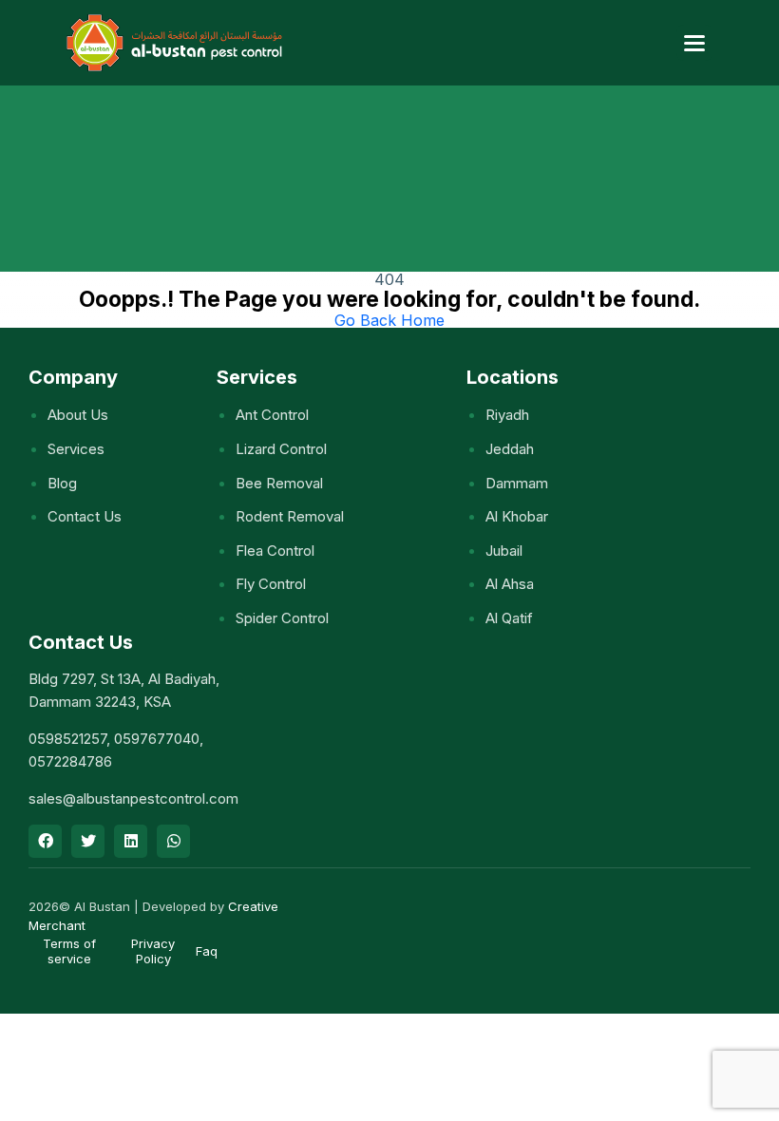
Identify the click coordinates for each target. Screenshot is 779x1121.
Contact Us (85, 516)
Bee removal (279, 483)
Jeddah (509, 449)
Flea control (275, 551)
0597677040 (157, 739)
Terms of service (69, 951)
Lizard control (281, 449)
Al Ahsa (509, 584)
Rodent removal (290, 516)
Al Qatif (509, 618)
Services (76, 449)
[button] (694, 43)
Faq (207, 951)
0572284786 (70, 761)
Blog (62, 483)
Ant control (272, 415)
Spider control (282, 618)
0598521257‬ (67, 739)
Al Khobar (516, 516)
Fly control (271, 584)
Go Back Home (389, 320)
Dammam (516, 483)
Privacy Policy (153, 951)
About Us (78, 415)
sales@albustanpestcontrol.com (133, 798)
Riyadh (507, 415)
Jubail (503, 551)
